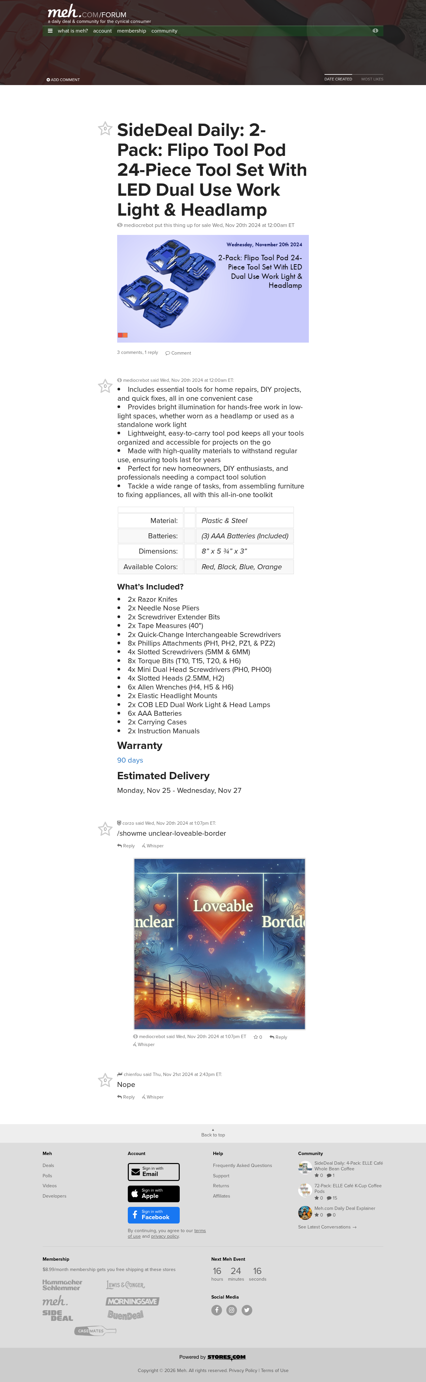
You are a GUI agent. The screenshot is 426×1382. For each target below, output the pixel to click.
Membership (56, 1259)
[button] (50, 31)
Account (136, 1153)
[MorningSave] (132, 1300)
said (206, 1036)
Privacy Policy (243, 1370)
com (90, 14)
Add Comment (65, 80)
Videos (50, 1185)
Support (221, 1175)
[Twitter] (247, 1310)
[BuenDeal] (132, 1315)
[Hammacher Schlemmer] (69, 1285)
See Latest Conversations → (327, 1226)
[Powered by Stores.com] (213, 1359)
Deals (48, 1165)
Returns (221, 1185)
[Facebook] (216, 1310)
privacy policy (165, 1236)
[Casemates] (101, 1331)
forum (112, 14)
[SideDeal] (69, 1315)
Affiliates (221, 1196)
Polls (47, 1175)
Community (310, 1153)
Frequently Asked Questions (242, 1165)
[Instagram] (231, 1310)
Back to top (213, 1134)
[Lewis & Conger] (132, 1285)
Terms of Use (275, 1370)
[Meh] (64, 10)
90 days (130, 760)
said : (192, 380)
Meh (47, 1153)
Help (218, 1153)
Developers (55, 1196)
